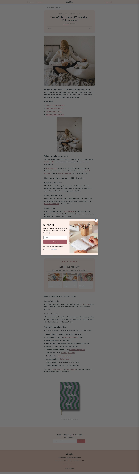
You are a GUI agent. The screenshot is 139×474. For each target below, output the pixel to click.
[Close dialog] (96, 220)
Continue (55, 242)
